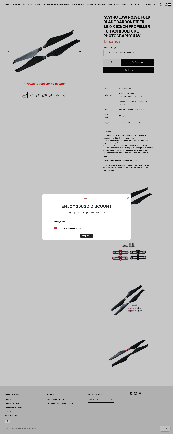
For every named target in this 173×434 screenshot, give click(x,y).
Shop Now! (86, 236)
